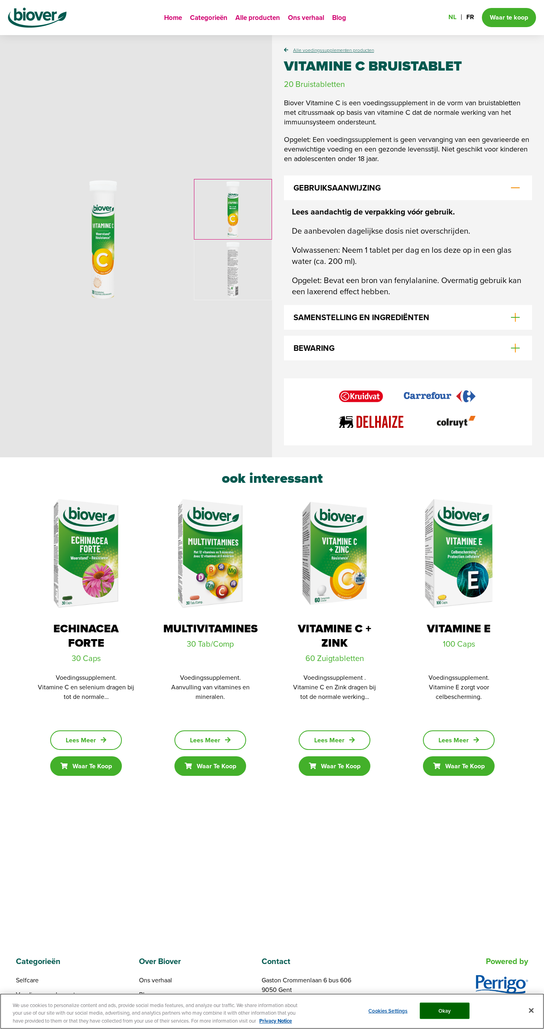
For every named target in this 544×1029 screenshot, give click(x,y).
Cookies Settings (387, 1010)
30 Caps (86, 658)
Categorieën (208, 18)
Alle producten (257, 18)
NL (452, 17)
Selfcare (27, 980)
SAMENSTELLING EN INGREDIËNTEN (361, 317)
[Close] (531, 1010)
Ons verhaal (306, 18)
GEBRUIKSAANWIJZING (337, 188)
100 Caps (459, 643)
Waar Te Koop (92, 766)
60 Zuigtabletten (334, 658)
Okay (444, 1010)
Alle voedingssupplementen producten (333, 50)
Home (173, 18)
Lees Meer (81, 740)
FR (470, 17)
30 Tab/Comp (210, 643)
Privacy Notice (275, 1021)
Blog (339, 18)
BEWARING (314, 348)
